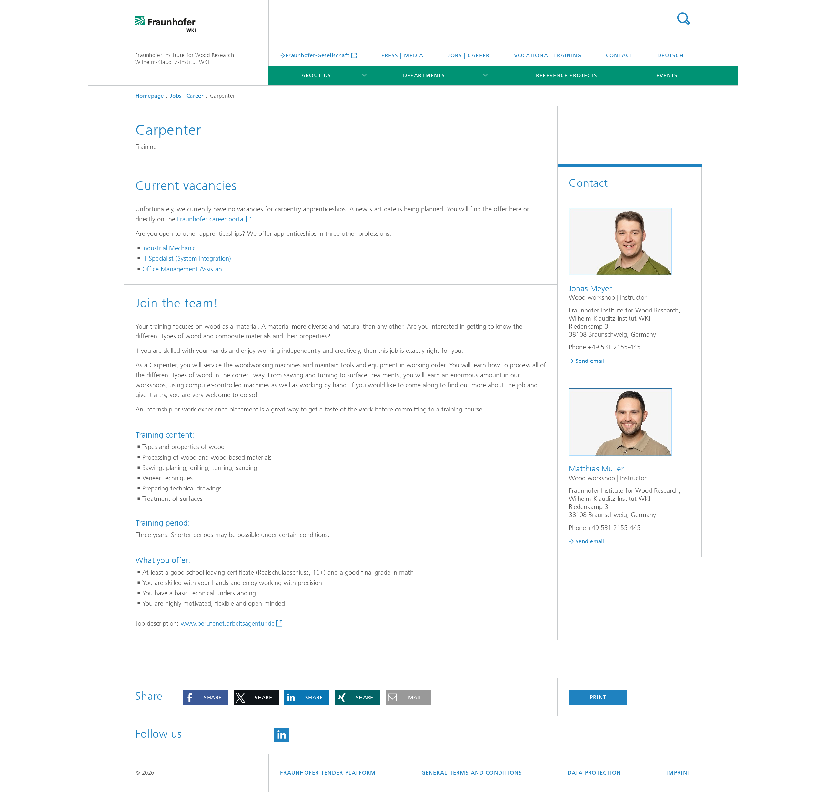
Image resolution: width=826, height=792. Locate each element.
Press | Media (402, 55)
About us (316, 75)
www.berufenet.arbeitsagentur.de (228, 623)
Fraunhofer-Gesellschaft (318, 55)
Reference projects (567, 75)
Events (667, 75)
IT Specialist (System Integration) (186, 258)
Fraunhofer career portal (211, 219)
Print (598, 697)
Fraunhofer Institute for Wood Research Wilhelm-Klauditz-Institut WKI (184, 58)
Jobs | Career (468, 55)
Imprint (678, 772)
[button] (205, 697)
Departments (424, 75)
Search (683, 18)
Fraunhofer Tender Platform (328, 772)
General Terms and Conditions (471, 772)
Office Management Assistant (183, 269)
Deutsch (670, 55)
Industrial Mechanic (169, 248)
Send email (590, 361)
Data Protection (594, 772)
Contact (619, 55)
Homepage (150, 96)
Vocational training (548, 55)
